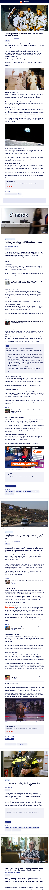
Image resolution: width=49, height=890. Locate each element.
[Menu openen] (1, 1)
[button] (7, 41)
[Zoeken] (47, 1)
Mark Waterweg (17, 541)
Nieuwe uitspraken (10, 607)
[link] (9, 187)
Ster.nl (28, 196)
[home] (24, 2)
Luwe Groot (16, 246)
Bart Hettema (16, 38)
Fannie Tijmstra (17, 872)
